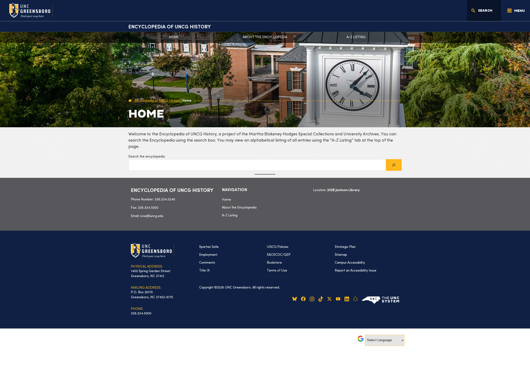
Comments (207, 262)
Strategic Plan (345, 247)
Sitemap (341, 255)
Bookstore (274, 262)
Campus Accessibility (350, 262)
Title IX (204, 270)
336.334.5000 (148, 208)
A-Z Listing (356, 37)
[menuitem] (265, 200)
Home (174, 37)
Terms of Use (277, 270)
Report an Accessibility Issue (355, 270)
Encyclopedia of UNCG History (169, 27)
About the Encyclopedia (265, 37)
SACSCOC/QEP (278, 255)
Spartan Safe (209, 247)
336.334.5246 (165, 199)
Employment (208, 255)
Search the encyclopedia (146, 156)
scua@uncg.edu (151, 216)
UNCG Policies (277, 247)
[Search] (394, 165)
